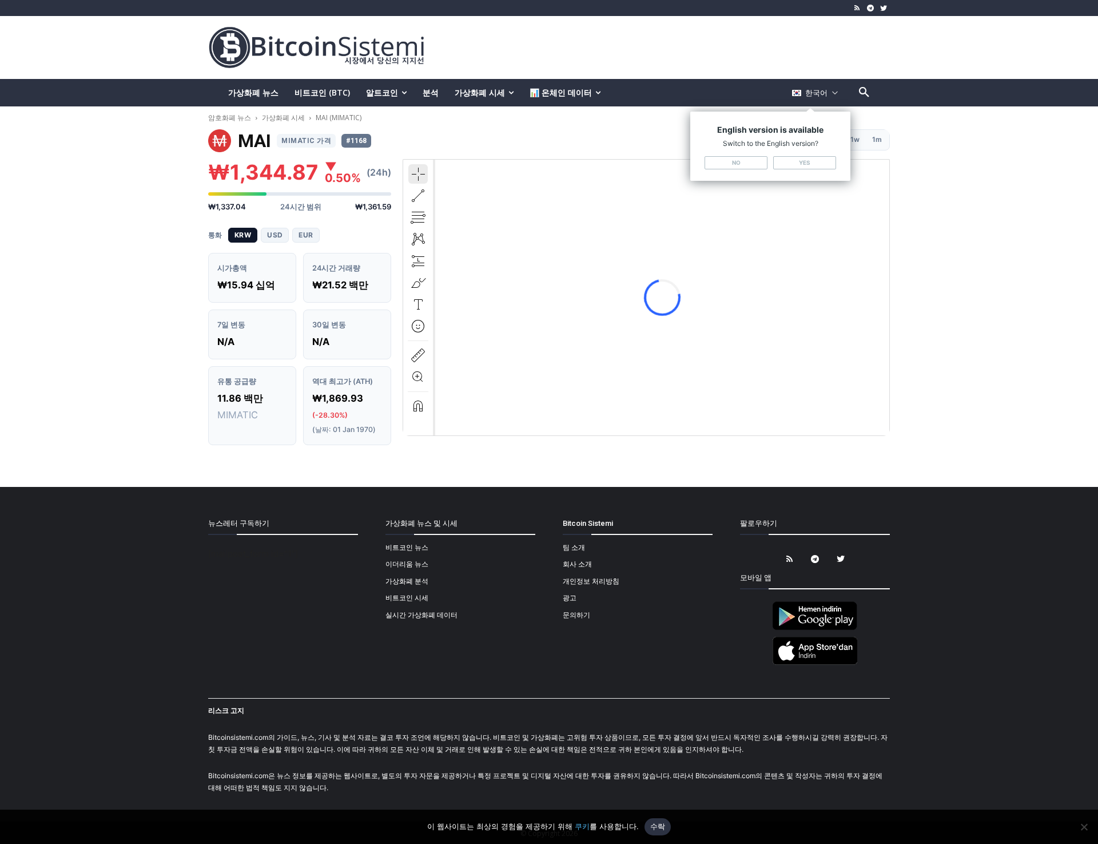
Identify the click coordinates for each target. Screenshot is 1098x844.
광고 (569, 597)
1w (855, 139)
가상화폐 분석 (406, 581)
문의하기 (576, 615)
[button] (864, 92)
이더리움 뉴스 (406, 564)
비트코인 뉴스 (406, 547)
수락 (658, 826)
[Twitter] (883, 8)
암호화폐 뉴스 (230, 117)
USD (275, 235)
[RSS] (857, 8)
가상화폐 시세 (283, 117)
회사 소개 (577, 564)
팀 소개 (574, 547)
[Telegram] (870, 8)
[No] (1083, 827)
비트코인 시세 (406, 597)
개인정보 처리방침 (591, 581)
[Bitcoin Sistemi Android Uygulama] (815, 628)
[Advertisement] (683, 47)
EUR (306, 235)
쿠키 (582, 826)
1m (877, 139)
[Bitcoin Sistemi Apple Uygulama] (815, 662)
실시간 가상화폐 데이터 (421, 615)
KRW (242, 235)
